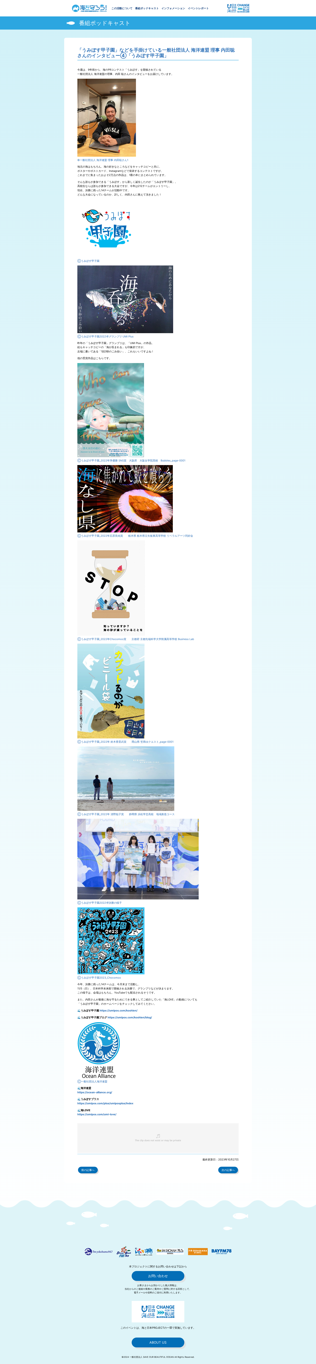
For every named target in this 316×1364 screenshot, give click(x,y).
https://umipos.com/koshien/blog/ (130, 1017)
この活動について (121, 8)
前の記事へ (87, 1170)
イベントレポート (198, 8)
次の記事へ (228, 1170)
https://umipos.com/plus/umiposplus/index (105, 1103)
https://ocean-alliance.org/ (94, 1092)
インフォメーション (173, 8)
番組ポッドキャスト (147, 8)
